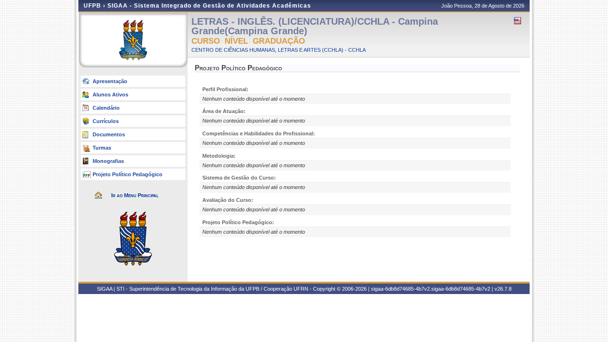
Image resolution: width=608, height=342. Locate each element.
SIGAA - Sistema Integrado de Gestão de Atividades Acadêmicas (209, 5)
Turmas (102, 148)
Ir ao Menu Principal (135, 195)
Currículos (106, 121)
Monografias (108, 161)
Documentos (109, 134)
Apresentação (110, 81)
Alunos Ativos (110, 94)
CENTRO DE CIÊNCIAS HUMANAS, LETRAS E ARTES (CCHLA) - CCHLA (278, 50)
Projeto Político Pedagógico (127, 174)
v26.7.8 (503, 289)
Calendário (106, 108)
